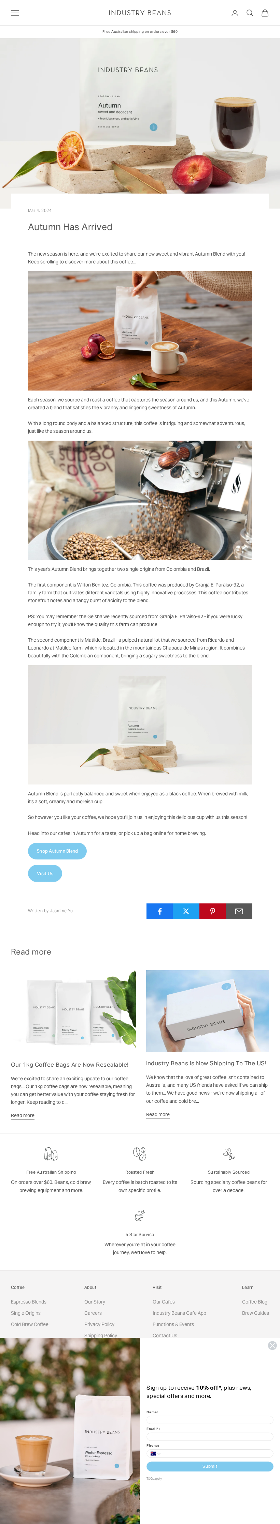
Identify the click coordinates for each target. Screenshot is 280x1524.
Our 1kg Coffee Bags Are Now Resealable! (70, 1064)
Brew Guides (255, 1313)
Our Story (94, 1302)
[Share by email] (239, 911)
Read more (22, 1115)
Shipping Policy (100, 1335)
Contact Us (165, 1335)
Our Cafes (164, 1302)
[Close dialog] (272, 1345)
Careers (93, 1313)
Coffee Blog (254, 1302)
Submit (209, 1466)
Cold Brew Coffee (29, 1324)
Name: (152, 1412)
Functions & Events (173, 1324)
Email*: (153, 1429)
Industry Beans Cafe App (179, 1313)
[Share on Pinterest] (213, 911)
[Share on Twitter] (186, 911)
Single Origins (26, 1313)
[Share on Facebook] (160, 911)
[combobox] (154, 1453)
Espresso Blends (28, 1302)
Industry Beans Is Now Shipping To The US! (206, 1063)
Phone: (152, 1445)
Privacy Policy (99, 1324)
